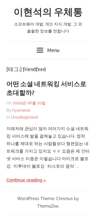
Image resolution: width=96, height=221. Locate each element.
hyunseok (21, 110)
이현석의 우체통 (48, 12)
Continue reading (24, 180)
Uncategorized (24, 117)
